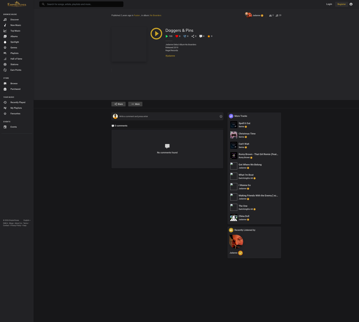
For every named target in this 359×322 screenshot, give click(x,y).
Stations (14, 64)
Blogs (11, 223)
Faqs (24, 225)
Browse (14, 83)
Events (14, 127)
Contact (6, 225)
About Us (18, 223)
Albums (14, 36)
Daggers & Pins (179, 30)
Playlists (15, 53)
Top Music (15, 31)
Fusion (137, 15)
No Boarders (155, 15)
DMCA (5, 223)
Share (120, 104)
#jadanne (170, 55)
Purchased (15, 89)
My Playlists (16, 108)
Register (342, 4)
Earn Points (16, 70)
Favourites (15, 113)
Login (329, 4)
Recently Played (18, 102)
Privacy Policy (16, 225)
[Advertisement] (17, 177)
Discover (15, 19)
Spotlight (15, 42)
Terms (25, 223)
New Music (16, 25)
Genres (14, 47)
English (26, 220)
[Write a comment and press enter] (167, 116)
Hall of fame (16, 59)
